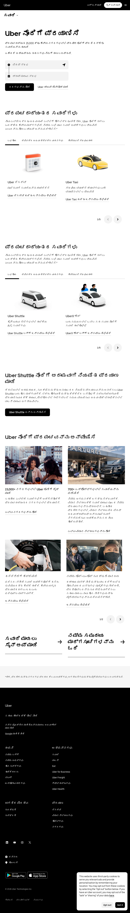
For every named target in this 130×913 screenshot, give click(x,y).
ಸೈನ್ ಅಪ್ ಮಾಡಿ (113, 5)
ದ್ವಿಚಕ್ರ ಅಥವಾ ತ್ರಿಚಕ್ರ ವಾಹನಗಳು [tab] (42, 140)
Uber (7, 5)
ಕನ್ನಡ (13, 857)
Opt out (107, 905)
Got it (120, 905)
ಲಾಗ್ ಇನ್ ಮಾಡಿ (94, 5)
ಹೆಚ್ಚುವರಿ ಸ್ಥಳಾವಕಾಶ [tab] (80, 140)
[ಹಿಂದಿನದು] (108, 219)
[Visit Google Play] (16, 875)
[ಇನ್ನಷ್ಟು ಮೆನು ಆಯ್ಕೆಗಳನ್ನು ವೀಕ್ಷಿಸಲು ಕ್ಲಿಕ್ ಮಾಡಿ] (125, 5)
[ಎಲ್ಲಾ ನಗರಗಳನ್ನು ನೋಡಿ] (33, 465)
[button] (64, 65)
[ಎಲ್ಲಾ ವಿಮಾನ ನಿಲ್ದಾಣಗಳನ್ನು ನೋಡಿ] (96, 465)
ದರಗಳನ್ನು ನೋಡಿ (19, 87)
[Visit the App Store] (37, 875)
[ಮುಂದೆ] (118, 219)
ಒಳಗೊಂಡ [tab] (12, 140)
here (111, 895)
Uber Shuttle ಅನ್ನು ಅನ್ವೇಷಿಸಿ (27, 412)
